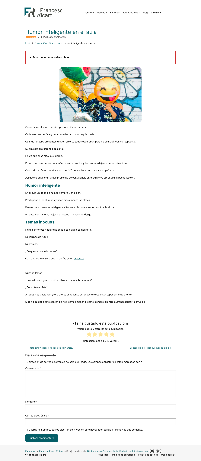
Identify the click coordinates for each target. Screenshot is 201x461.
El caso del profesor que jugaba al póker (151, 347)
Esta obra (30, 451)
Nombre (31, 401)
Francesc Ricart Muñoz (51, 451)
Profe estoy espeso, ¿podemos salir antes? (51, 347)
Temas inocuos (39, 222)
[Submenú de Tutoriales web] (139, 12)
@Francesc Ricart (35, 454)
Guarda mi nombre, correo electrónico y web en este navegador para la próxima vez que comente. (86, 429)
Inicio (28, 43)
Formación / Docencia (47, 43)
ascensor (79, 258)
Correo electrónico (37, 415)
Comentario (33, 368)
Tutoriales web (130, 12)
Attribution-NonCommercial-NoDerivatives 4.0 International (117, 451)
